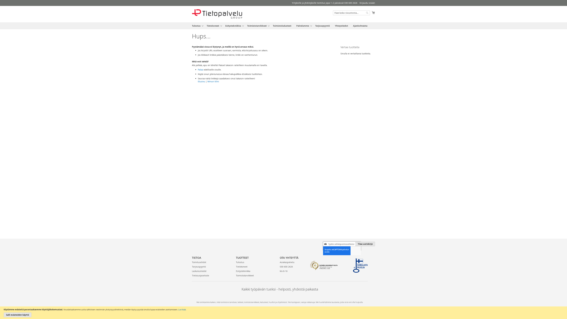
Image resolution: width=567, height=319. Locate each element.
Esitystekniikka (243, 271)
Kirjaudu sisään (367, 2)
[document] (284, 312)
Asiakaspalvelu (287, 262)
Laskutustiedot (199, 271)
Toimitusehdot (199, 262)
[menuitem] (196, 25)
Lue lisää (182, 309)
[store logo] (217, 14)
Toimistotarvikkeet (245, 275)
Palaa (200, 69)
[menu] (283, 25)
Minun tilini (213, 81)
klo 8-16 (283, 271)
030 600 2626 (286, 266)
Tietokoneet (241, 266)
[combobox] (351, 12)
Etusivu (201, 81)
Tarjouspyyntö (199, 266)
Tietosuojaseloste (200, 275)
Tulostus (240, 262)
